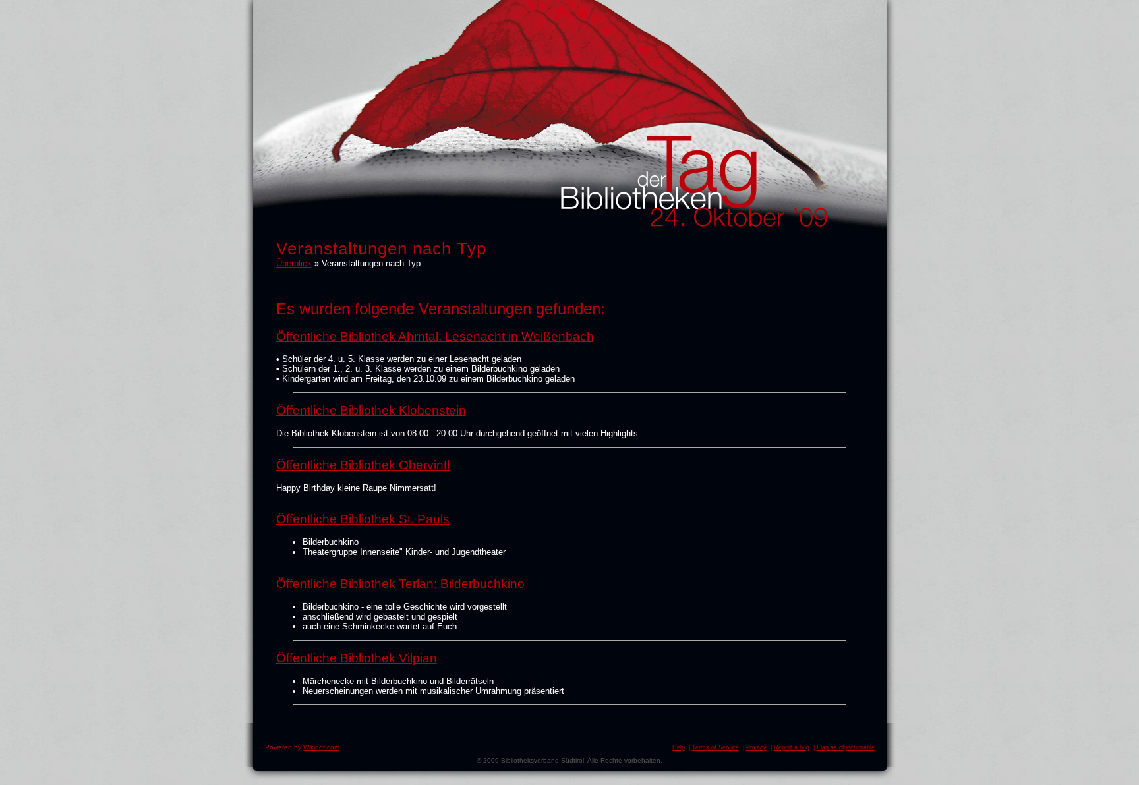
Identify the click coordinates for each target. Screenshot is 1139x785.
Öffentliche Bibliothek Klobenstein (371, 410)
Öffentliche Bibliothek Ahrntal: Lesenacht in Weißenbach (435, 336)
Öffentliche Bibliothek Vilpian (356, 658)
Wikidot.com (321, 747)
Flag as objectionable (846, 747)
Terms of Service (715, 747)
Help (678, 747)
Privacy (756, 747)
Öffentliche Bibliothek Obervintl (363, 465)
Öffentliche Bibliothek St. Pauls (363, 519)
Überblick (294, 263)
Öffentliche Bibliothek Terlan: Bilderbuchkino (400, 584)
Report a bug (791, 747)
